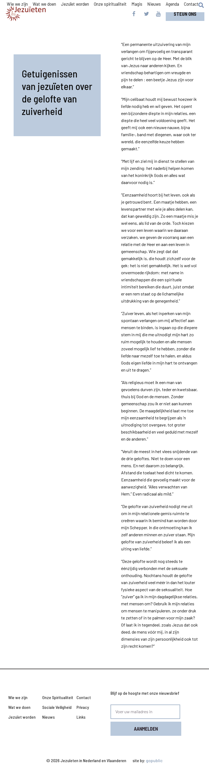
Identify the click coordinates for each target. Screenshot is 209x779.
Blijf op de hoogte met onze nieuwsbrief (144, 693)
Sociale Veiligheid (57, 707)
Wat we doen (19, 707)
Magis (136, 4)
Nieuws (154, 4)
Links (80, 716)
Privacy (82, 707)
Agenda (172, 4)
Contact (191, 4)
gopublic (154, 760)
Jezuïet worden (22, 716)
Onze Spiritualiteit (57, 697)
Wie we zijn (17, 697)
